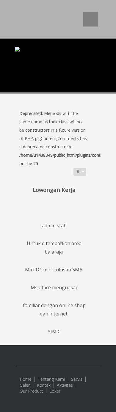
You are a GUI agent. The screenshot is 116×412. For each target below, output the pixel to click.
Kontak (44, 385)
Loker (54, 391)
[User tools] (79, 172)
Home (26, 379)
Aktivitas (65, 385)
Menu (90, 19)
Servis (76, 379)
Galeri (25, 385)
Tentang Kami (51, 379)
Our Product (31, 391)
